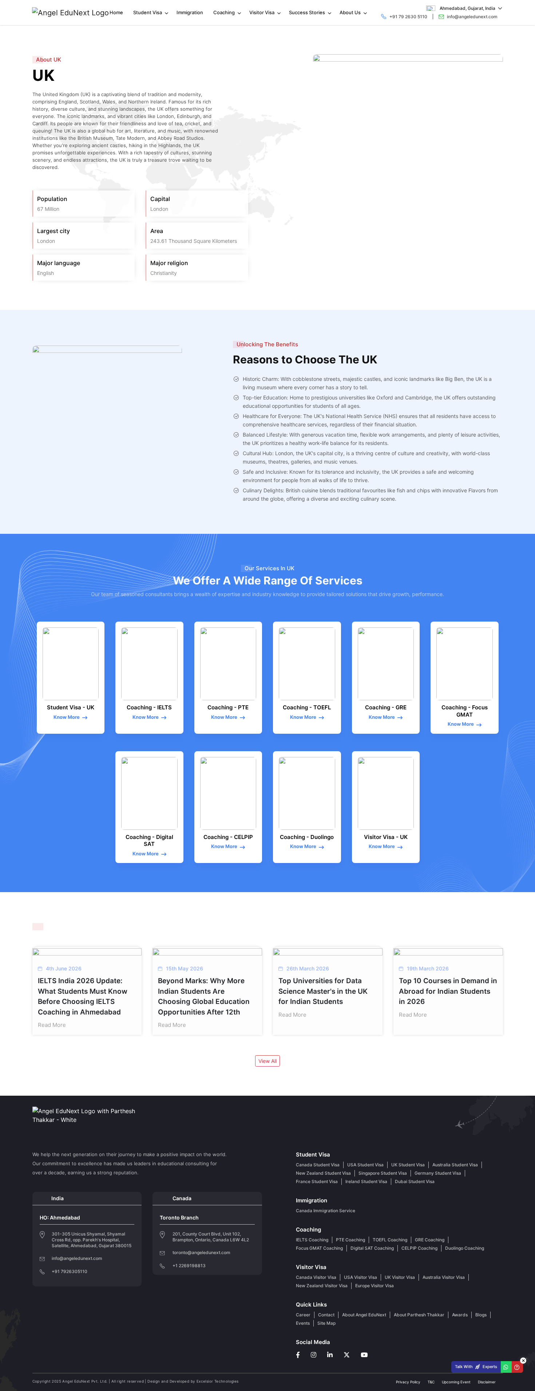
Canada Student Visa (318, 1164)
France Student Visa (317, 1181)
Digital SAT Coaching (372, 1248)
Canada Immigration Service (325, 1210)
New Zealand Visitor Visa (322, 1285)
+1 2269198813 (189, 1266)
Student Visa (147, 12)
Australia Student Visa (455, 1164)
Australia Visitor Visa (444, 1277)
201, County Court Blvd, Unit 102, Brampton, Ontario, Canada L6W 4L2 (211, 1236)
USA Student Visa (365, 1164)
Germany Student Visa (438, 1173)
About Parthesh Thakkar (419, 1314)
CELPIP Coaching (419, 1248)
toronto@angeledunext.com (201, 1252)
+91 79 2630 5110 (408, 16)
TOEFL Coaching (390, 1239)
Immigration (190, 12)
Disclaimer (487, 1382)
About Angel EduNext (364, 1314)
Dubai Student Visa (415, 1181)
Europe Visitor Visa (374, 1285)
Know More (67, 717)
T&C (431, 1382)
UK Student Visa (408, 1164)
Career (303, 1314)
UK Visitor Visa (400, 1277)
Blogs (481, 1314)
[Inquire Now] (517, 1367)
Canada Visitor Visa (316, 1277)
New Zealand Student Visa (323, 1173)
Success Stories (307, 12)
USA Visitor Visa (360, 1277)
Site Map (326, 1323)
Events (303, 1323)
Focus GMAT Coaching (319, 1248)
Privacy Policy (408, 1382)
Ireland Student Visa (366, 1181)
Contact (326, 1314)
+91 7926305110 (69, 1271)
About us (350, 12)
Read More (52, 1024)
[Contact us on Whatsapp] (506, 1367)
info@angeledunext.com (472, 16)
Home (116, 12)
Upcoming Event (456, 1382)
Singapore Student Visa (382, 1173)
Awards (460, 1314)
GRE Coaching (429, 1239)
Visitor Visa (261, 12)
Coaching (224, 12)
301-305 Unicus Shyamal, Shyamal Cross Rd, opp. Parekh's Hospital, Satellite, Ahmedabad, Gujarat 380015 (91, 1239)
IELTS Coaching (312, 1239)
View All (267, 1061)
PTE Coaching (350, 1239)
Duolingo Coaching (464, 1248)
